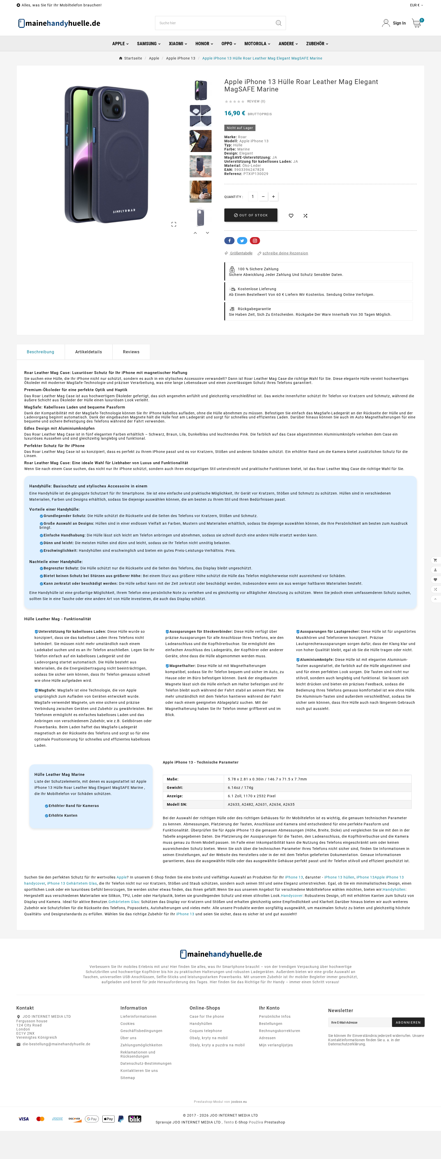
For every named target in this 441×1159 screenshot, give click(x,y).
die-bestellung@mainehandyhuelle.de (56, 1044)
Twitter (242, 240)
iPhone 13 (294, 877)
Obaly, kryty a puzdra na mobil (217, 1045)
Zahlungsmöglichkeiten (141, 1045)
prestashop (274, 1122)
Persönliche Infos (275, 1016)
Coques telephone (206, 1031)
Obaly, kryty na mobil (209, 1038)
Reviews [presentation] (131, 351)
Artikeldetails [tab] (88, 351)
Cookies (127, 1024)
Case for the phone (207, 1016)
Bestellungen (271, 1024)
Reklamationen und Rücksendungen (137, 1054)
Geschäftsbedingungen (141, 1031)
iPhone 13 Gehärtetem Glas (72, 883)
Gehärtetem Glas (123, 902)
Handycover (292, 896)
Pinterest (255, 240)
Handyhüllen (394, 889)
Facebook (229, 240)
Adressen (267, 1038)
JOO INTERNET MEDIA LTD (197, 1122)
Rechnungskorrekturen (279, 1031)
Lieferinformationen (138, 1016)
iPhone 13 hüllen (339, 877)
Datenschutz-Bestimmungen (146, 1063)
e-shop (241, 1122)
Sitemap (127, 1078)
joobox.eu (239, 1102)
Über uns (128, 1038)
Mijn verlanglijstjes (276, 1045)
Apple (122, 877)
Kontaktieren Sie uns (139, 1071)
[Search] (278, 23)
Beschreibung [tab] (40, 351)
